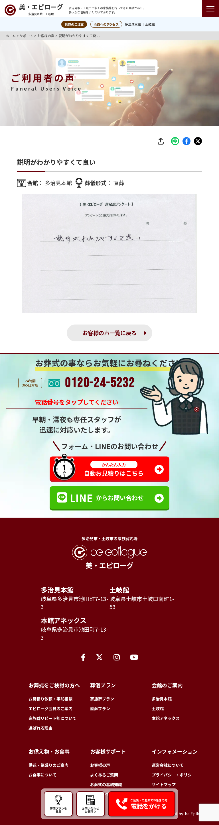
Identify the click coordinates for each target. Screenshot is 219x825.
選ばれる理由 (40, 728)
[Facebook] (83, 657)
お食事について (42, 775)
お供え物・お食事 (49, 751)
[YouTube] (134, 657)
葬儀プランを (58, 809)
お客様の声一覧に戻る (109, 333)
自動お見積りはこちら (114, 469)
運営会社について (168, 765)
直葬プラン (100, 708)
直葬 (118, 183)
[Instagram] (116, 657)
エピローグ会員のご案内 (50, 708)
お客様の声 (100, 765)
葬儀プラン (103, 685)
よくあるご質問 (104, 775)
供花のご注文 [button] (74, 24)
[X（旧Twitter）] (99, 657)
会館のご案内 (167, 685)
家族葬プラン (102, 699)
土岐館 (150, 24)
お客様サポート (108, 751)
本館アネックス (63, 620)
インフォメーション (175, 751)
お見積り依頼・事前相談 (50, 699)
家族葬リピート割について (52, 718)
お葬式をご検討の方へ (54, 685)
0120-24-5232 (100, 383)
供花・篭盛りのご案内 (48, 765)
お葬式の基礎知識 (106, 784)
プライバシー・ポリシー (174, 775)
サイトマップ (164, 784)
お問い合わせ (90, 809)
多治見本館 (133, 24)
